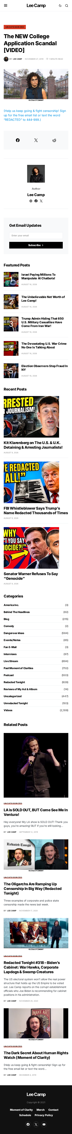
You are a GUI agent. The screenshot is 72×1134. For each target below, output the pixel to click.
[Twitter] (36, 1124)
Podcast (9, 675)
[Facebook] (28, 1124)
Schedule (25, 1115)
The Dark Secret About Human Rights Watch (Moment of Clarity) (36, 1055)
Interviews (10, 654)
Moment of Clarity (21, 1109)
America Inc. (11, 605)
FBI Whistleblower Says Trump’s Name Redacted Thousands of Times (36, 510)
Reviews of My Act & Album (20, 689)
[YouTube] (44, 1124)
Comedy (9, 626)
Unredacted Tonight (16, 703)
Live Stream (11, 661)
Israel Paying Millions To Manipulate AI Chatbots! (38, 276)
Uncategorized (15, 27)
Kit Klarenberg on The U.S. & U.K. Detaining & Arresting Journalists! (33, 445)
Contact (53, 1109)
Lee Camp (36, 5)
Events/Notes (12, 640)
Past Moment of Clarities (18, 668)
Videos (8, 710)
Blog (6, 619)
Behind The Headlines (17, 612)
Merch (41, 1109)
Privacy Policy (44, 1115)
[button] (6, 5)
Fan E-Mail (10, 647)
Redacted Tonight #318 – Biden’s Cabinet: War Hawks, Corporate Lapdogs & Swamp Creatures (32, 967)
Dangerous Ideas (14, 633)
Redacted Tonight (14, 682)
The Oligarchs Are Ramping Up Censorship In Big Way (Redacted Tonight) (33, 888)
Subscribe (34, 245)
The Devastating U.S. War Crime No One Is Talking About (44, 345)
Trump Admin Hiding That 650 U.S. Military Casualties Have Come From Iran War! (42, 322)
